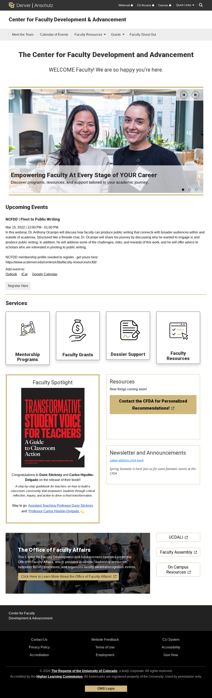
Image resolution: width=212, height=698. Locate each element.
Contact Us (39, 639)
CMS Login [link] (105, 689)
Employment (105, 655)
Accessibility (171, 647)
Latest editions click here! (127, 460)
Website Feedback (105, 639)
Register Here (18, 286)
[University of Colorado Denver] (20, 5)
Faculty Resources (89, 34)
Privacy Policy (39, 647)
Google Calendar (44, 274)
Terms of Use (105, 647)
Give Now (171, 655)
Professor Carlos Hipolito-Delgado (54, 511)
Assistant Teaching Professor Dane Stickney (60, 505)
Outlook (11, 274)
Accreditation (39, 655)
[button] (184, 95)
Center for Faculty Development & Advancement (67, 19)
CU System (171, 639)
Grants (116, 34)
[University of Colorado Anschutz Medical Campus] (43, 5)
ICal (25, 274)
